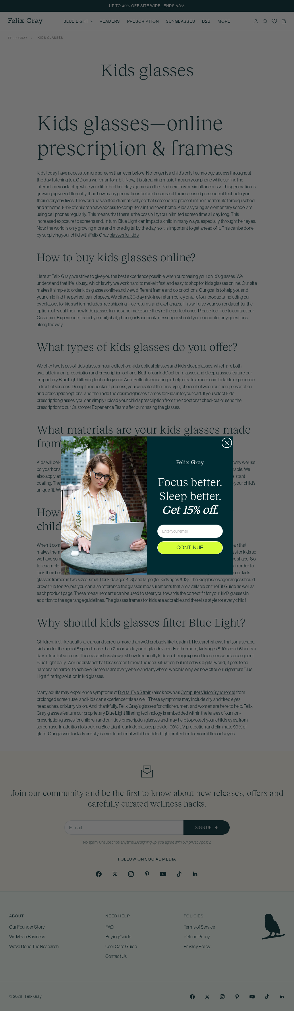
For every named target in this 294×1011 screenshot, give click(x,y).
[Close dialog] (226, 442)
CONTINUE (190, 547)
